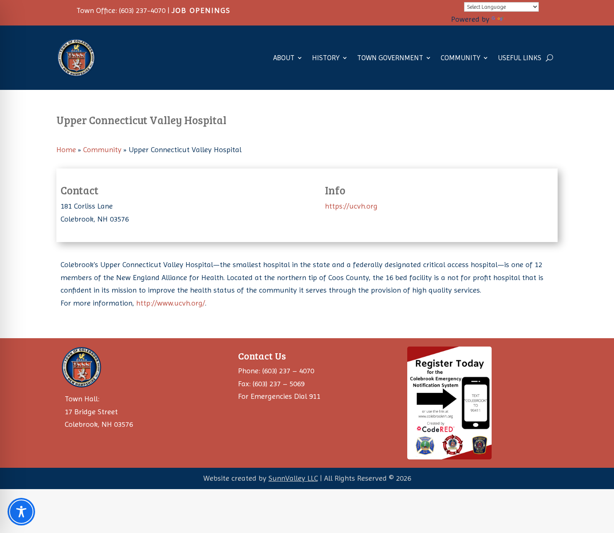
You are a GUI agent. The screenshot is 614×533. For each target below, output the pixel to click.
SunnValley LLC (293, 478)
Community (460, 58)
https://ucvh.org (351, 205)
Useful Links (519, 58)
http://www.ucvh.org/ (170, 302)
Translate (523, 19)
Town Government (390, 58)
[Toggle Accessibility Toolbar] (21, 512)
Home (66, 149)
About (283, 58)
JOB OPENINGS (201, 10)
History (326, 58)
